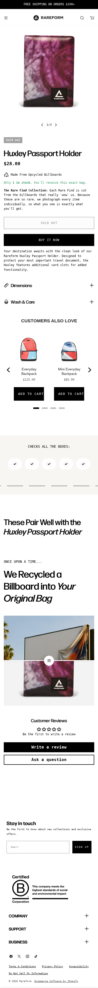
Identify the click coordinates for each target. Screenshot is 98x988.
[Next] (89, 370)
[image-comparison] (49, 660)
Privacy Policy (52, 966)
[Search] (82, 18)
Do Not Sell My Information (28, 973)
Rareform (25, 981)
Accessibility (79, 966)
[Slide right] (56, 125)
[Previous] (9, 370)
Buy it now (49, 240)
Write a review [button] (49, 747)
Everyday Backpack (29, 371)
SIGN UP (82, 847)
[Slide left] (42, 125)
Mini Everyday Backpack (69, 371)
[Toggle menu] (6, 18)
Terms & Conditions (22, 966)
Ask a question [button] (49, 759)
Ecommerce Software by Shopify (56, 981)
